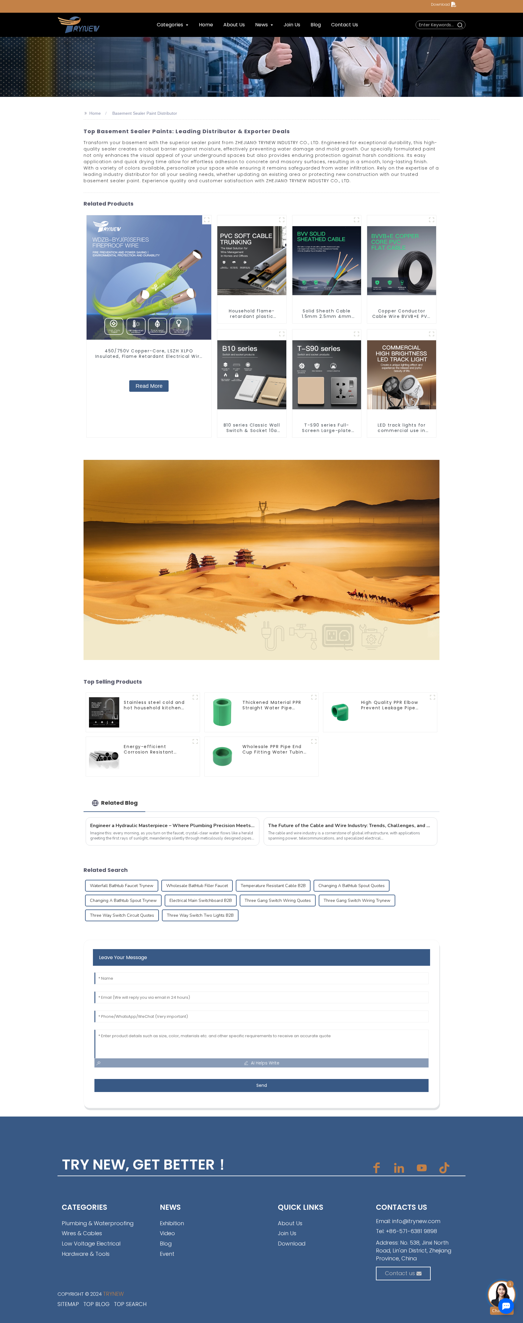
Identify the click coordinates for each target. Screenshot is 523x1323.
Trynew (113, 1294)
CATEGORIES (84, 1207)
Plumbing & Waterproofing (97, 1223)
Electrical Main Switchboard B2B (200, 900)
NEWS (170, 1207)
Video (167, 1233)
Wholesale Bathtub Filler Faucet (197, 886)
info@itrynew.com (416, 1221)
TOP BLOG (96, 1304)
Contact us (400, 1273)
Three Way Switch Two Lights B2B (200, 915)
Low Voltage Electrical (91, 1243)
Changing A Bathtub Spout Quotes (351, 886)
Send (261, 1085)
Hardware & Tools (86, 1254)
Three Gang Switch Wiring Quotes (278, 900)
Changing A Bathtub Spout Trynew (123, 900)
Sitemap (68, 1304)
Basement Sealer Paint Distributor (144, 113)
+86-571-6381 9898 (411, 1231)
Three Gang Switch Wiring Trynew (357, 900)
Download (440, 4)
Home (95, 113)
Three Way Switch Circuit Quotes (122, 915)
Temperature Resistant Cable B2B (273, 886)
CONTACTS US (401, 1207)
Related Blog (119, 803)
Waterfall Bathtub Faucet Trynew (121, 886)
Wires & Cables (82, 1233)
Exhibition (172, 1223)
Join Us (287, 1233)
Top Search (130, 1304)
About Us (290, 1223)
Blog (166, 1243)
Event (167, 1254)
